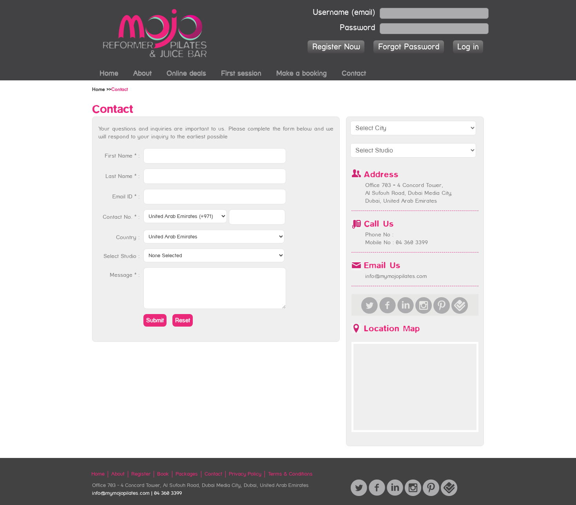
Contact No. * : (121, 217)
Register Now (336, 46)
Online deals (186, 73)
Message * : (124, 275)
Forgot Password (408, 46)
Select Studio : (121, 256)
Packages (187, 474)
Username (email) (344, 11)
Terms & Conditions (290, 474)
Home (109, 73)
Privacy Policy (245, 474)
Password (357, 27)
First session (241, 73)
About (142, 73)
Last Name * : (122, 176)
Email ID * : (125, 196)
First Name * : (122, 156)
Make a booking (301, 73)
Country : (127, 237)
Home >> (101, 89)
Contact (354, 73)
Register (140, 474)
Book (163, 474)
